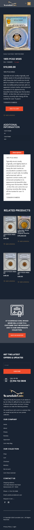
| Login (14, 527)
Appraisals (6, 439)
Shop (5, 454)
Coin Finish (11, 54)
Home (5, 54)
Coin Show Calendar (9, 473)
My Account (7, 469)
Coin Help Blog (7, 443)
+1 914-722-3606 (13, 491)
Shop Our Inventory (17, 335)
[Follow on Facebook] (4, 502)
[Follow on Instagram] (8, 502)
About (5, 428)
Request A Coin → (8, 499)
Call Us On (14, 378)
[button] (9, 115)
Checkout (6, 461)
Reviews (5, 436)
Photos (5, 432)
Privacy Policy (7, 527)
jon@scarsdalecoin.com (15, 495)
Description (17, 153)
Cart (4, 458)
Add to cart (14, 109)
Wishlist (5, 465)
